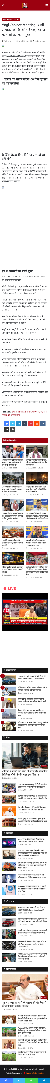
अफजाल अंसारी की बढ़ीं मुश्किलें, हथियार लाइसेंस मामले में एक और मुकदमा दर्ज (36, 463)
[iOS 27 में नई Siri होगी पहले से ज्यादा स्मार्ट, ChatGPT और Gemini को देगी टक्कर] (9, 843)
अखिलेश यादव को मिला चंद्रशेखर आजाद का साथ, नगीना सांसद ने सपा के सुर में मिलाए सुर (12, 463)
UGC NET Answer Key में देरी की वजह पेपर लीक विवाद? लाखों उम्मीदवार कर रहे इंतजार (32, 786)
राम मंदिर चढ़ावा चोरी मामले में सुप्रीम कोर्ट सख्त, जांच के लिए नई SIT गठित (12, 543)
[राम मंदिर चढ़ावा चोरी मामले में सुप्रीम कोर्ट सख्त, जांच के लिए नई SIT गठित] (13, 532)
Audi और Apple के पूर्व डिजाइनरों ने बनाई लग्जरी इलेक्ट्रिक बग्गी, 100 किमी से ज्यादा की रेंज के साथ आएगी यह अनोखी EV (32, 853)
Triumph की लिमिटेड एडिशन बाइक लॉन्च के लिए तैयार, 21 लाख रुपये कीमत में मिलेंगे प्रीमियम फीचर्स (32, 944)
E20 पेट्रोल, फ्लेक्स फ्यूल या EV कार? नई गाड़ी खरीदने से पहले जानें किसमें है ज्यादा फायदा (32, 931)
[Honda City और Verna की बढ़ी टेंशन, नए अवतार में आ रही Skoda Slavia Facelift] (9, 680)
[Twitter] (12, 423)
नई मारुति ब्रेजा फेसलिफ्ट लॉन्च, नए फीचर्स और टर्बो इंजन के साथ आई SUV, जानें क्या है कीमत (32, 920)
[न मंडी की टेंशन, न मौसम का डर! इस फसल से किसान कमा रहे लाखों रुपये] (9, 1056)
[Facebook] (6, 423)
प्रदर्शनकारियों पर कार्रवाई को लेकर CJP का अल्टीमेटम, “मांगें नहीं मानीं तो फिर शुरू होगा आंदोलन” (12, 516)
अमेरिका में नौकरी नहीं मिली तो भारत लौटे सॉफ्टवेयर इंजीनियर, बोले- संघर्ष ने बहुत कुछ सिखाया (24, 773)
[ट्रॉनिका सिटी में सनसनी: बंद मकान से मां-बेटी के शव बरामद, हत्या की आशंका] (13, 558)
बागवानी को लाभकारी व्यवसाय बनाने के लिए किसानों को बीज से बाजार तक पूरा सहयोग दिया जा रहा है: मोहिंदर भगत (32, 1018)
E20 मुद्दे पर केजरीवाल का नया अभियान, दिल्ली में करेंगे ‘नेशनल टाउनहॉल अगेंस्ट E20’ (36, 543)
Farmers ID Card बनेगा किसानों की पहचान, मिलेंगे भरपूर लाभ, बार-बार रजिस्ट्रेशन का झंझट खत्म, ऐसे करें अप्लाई (32, 1031)
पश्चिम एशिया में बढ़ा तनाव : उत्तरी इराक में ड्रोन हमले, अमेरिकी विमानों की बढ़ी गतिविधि (36, 489)
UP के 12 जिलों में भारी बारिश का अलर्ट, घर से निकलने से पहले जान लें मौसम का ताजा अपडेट (12, 489)
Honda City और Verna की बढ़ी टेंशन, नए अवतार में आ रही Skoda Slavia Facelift (32, 677)
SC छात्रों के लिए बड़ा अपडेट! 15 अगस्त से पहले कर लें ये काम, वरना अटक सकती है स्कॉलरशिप (32, 797)
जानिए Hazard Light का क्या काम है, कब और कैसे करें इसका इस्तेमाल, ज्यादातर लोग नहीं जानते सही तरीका (32, 957)
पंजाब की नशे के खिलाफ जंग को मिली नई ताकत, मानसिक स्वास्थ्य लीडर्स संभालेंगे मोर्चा (32, 700)
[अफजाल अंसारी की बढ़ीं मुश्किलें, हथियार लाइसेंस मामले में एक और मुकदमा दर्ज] (37, 451)
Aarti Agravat (8, 41)
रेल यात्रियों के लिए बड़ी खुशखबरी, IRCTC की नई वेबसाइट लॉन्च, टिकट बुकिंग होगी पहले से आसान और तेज (32, 865)
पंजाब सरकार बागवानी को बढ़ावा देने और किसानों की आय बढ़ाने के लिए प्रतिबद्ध (24, 1004)
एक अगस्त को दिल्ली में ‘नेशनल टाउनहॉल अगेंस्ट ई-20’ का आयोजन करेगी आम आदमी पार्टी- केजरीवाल (37, 516)
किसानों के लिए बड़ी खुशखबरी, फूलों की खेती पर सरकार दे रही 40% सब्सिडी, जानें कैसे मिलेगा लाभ (33, 1043)
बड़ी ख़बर (16, 19)
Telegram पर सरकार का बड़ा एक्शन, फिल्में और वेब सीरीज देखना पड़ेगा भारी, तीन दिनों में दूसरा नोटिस (32, 889)
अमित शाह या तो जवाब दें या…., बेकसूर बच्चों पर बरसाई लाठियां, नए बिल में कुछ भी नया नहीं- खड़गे (33, 725)
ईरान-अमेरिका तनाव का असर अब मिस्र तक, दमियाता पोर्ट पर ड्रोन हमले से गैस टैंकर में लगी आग (32, 713)
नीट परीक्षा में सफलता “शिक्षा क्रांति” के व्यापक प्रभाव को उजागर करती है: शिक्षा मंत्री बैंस (32, 808)
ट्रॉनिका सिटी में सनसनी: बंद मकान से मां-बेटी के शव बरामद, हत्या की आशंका (12, 570)
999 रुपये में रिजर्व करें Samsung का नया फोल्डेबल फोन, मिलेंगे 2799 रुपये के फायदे (32, 876)
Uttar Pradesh (7, 19)
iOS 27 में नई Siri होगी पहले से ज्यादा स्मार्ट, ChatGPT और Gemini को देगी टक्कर (31, 840)
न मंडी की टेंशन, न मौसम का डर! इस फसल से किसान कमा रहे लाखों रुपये (32, 1053)
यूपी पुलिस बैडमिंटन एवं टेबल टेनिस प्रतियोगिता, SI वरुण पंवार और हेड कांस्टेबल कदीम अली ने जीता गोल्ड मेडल (37, 571)
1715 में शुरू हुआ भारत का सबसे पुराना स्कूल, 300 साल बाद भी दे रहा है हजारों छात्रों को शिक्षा (32, 820)
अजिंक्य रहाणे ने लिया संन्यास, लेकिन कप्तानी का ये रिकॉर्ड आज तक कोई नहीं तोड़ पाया (32, 689)
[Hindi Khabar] (25, 5)
